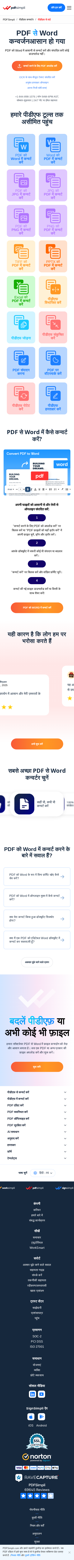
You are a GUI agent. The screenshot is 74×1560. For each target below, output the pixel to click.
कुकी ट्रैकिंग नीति (32, 1555)
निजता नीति (15, 1555)
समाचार (37, 1237)
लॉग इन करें (56, 7)
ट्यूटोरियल (37, 1242)
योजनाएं (37, 1364)
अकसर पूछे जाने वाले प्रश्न (37, 962)
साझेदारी (37, 1307)
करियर (37, 1209)
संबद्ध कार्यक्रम (37, 1220)
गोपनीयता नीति (37, 1509)
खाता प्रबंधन (37, 1290)
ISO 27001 (37, 1346)
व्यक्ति (37, 1370)
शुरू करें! (37, 1066)
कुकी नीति (37, 1517)
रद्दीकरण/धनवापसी (37, 1285)
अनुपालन (37, 1533)
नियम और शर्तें (37, 1525)
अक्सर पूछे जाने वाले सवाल (37, 1264)
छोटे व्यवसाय (37, 1375)
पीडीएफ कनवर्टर (26, 19)
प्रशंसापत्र (37, 1312)
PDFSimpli (9, 19)
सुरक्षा (37, 1541)
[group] (37, 804)
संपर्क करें (37, 1275)
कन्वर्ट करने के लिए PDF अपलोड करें (40, 65)
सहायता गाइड (37, 1269)
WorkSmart (37, 1247)
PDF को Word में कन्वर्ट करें (37, 607)
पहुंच (37, 1318)
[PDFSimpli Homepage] (14, 8)
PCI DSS (37, 1341)
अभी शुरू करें (37, 744)
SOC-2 (37, 1336)
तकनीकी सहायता (37, 1280)
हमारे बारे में (37, 1215)
